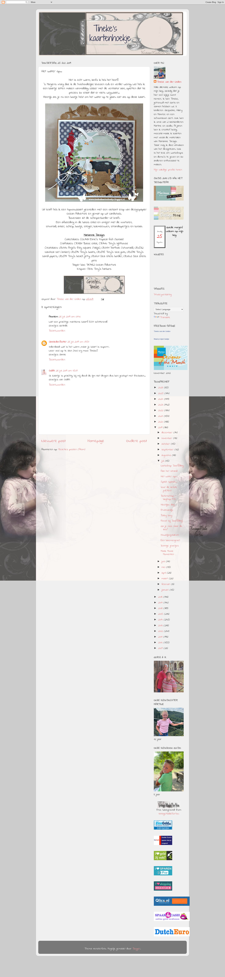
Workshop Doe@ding (172, 466)
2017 (161, 603)
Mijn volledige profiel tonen (168, 170)
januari (165, 590)
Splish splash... (169, 482)
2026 (161, 388)
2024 (161, 399)
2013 (161, 626)
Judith (52, 371)
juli (163, 461)
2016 (161, 608)
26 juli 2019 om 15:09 (66, 371)
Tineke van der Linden (169, 82)
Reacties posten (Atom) (71, 450)
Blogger (136, 949)
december (167, 433)
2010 (161, 643)
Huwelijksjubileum (170, 535)
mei (163, 567)
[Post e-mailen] (102, 299)
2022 (161, 411)
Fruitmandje (167, 510)
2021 (161, 416)
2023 (161, 405)
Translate (165, 317)
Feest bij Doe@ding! (172, 521)
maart (165, 579)
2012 (161, 631)
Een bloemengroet (170, 540)
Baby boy (166, 516)
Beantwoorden (57, 331)
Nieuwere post (53, 441)
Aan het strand (169, 471)
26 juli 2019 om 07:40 (70, 317)
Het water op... (169, 477)
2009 (161, 648)
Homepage (96, 441)
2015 (161, 614)
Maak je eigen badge (161, 339)
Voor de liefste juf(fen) (169, 489)
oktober (166, 444)
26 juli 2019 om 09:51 (78, 342)
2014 (161, 620)
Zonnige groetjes (170, 546)
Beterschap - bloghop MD (168, 497)
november (167, 438)
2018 (160, 597)
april (164, 573)
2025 (161, 393)
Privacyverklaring (163, 295)
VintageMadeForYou (169, 814)
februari (166, 584)
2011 (160, 637)
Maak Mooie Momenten (167, 553)
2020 (161, 422)
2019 (160, 428)
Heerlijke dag (167, 505)
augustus (166, 455)
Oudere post (136, 441)
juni (163, 562)
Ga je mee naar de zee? (171, 528)
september (168, 450)
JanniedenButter (58, 342)
